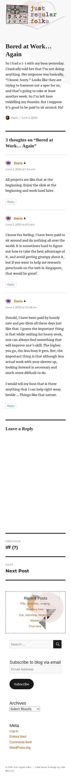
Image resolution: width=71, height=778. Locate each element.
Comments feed (20, 742)
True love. (35, 626)
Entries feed (17, 736)
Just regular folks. (22, 767)
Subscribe (21, 684)
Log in (13, 731)
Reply (10, 201)
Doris (14, 117)
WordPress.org (19, 747)
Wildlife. (35, 620)
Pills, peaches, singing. (35, 603)
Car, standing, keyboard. (35, 614)
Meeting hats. (35, 609)
